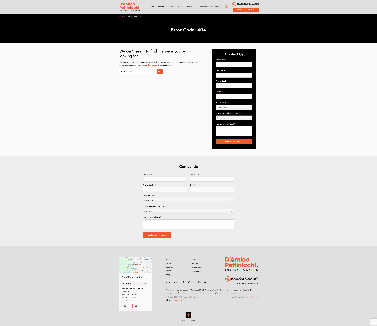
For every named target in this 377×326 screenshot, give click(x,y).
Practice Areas (175, 7)
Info (125, 306)
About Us (161, 7)
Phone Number (222, 81)
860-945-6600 (248, 4)
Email (218, 92)
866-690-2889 (251, 283)
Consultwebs (177, 300)
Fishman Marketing (252, 297)
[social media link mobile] (183, 282)
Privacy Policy (196, 268)
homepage (152, 65)
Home (153, 7)
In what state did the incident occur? (231, 113)
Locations (203, 7)
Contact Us (215, 7)
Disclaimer (195, 271)
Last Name (221, 70)
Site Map (194, 264)
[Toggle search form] (226, 6)
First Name (221, 60)
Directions (139, 306)
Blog (168, 274)
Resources (190, 7)
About (168, 264)
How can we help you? (225, 124)
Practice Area (222, 102)
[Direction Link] (135, 258)
